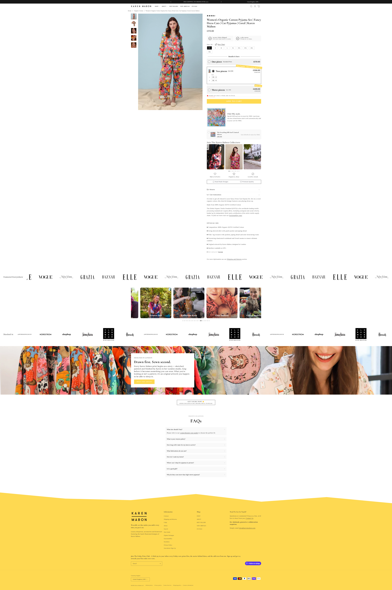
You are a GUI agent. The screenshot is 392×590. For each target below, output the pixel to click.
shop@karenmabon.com (247, 528)
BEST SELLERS (201, 522)
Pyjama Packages (169, 535)
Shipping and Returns (170, 519)
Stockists (167, 542)
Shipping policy (177, 585)
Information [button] (168, 512)
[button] (157, 6)
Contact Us (249, 518)
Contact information (188, 585)
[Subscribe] (160, 563)
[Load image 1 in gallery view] (133, 16)
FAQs (165, 522)
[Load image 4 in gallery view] (133, 38)
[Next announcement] (221, 1)
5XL (209, 52)
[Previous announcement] (171, 1)
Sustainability (168, 538)
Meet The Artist (144, 382)
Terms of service (167, 585)
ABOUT (199, 519)
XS (209, 48)
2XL (239, 48)
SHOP (198, 516)
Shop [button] (198, 512)
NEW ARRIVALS (201, 525)
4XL (252, 48)
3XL (245, 48)
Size (213, 74)
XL (233, 48)
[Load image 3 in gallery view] (133, 31)
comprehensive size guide (189, 433)
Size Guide (167, 532)
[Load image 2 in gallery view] (133, 23)
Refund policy (149, 585)
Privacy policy (158, 585)
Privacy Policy (168, 545)
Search (166, 529)
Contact (166, 516)
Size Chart (221, 44)
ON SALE (199, 529)
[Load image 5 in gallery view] (133, 45)
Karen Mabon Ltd (139, 585)
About (166, 525)
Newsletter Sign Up (170, 548)
